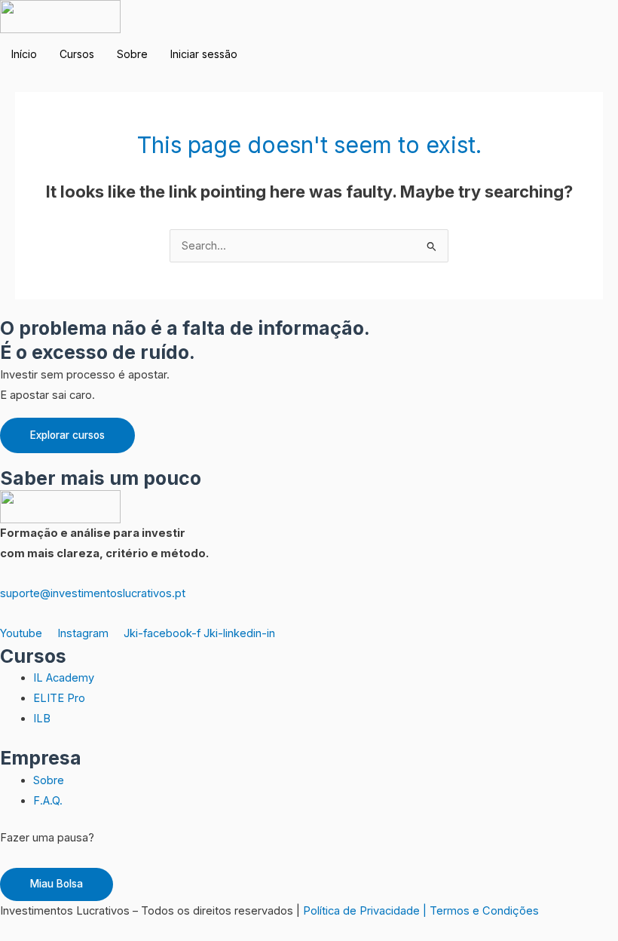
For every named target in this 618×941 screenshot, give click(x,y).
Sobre (132, 54)
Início (24, 54)
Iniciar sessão (203, 54)
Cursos (77, 54)
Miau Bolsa (56, 884)
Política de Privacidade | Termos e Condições (421, 911)
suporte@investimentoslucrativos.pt (92, 593)
